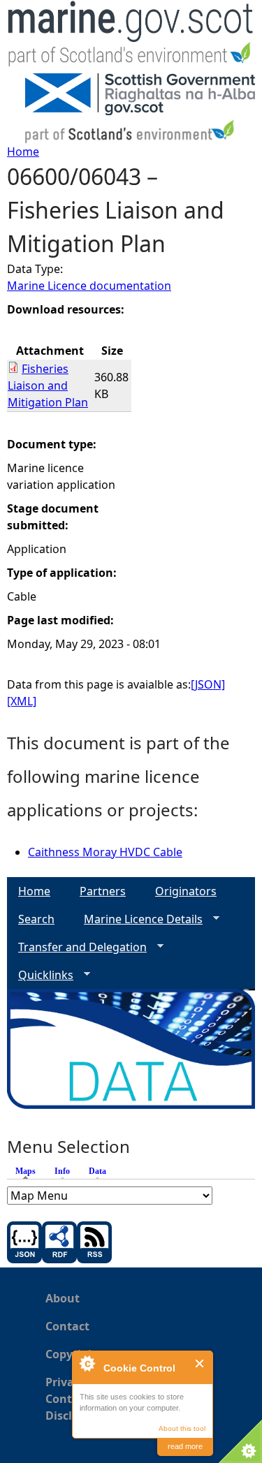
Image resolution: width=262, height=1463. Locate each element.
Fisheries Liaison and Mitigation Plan (48, 385)
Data (97, 1171)
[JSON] (208, 684)
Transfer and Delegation (77, 947)
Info (62, 1171)
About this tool (182, 1428)
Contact (67, 1326)
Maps (29, 1171)
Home (23, 151)
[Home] (131, 36)
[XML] (21, 701)
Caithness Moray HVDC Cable (105, 852)
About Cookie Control (87, 1363)
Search (36, 919)
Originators (186, 891)
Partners (103, 891)
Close (200, 1363)
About (62, 1298)
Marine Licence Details (138, 919)
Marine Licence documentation (89, 285)
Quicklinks (40, 975)
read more (185, 1446)
